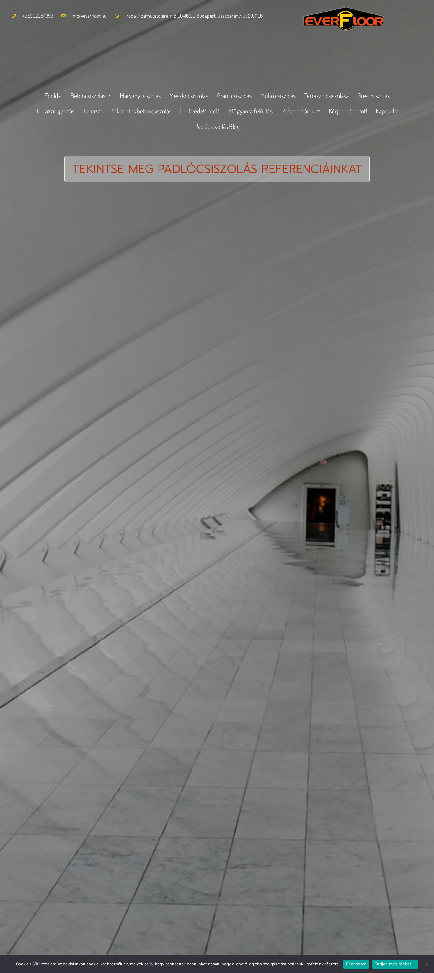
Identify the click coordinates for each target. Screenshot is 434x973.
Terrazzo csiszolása (326, 95)
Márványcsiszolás (140, 95)
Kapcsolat (387, 111)
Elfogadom (356, 963)
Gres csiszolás (374, 95)
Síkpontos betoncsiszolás (141, 111)
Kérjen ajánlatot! (348, 111)
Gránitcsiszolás (234, 95)
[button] (90, 95)
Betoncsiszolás (88, 95)
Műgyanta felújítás (251, 111)
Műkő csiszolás (278, 95)
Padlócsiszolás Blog (217, 126)
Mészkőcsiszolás (188, 95)
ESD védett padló (200, 111)
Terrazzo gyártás (55, 111)
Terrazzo (93, 111)
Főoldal (53, 95)
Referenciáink (297, 111)
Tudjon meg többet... (395, 963)
